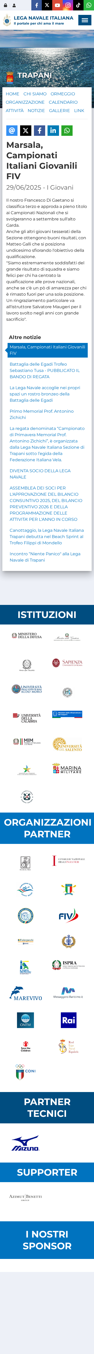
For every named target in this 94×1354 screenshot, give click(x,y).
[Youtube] (57, 5)
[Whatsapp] (89, 5)
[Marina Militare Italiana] (67, 770)
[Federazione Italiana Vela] (68, 915)
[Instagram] (68, 5)
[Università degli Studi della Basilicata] (67, 692)
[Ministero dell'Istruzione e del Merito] (26, 744)
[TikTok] (78, 5)
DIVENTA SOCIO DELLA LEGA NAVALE (40, 474)
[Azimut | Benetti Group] (25, 1201)
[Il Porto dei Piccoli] (25, 968)
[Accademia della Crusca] (25, 863)
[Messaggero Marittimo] (68, 994)
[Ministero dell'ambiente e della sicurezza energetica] (26, 770)
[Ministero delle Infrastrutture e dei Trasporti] (67, 718)
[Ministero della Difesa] (26, 640)
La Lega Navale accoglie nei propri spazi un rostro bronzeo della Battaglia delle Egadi (45, 394)
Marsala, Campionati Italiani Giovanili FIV (47, 350)
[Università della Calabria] (26, 718)
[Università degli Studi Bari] (26, 692)
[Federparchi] (25, 941)
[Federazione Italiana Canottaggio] (68, 889)
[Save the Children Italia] (25, 1046)
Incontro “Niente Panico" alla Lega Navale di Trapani (45, 557)
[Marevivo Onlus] (25, 994)
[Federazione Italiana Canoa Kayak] (25, 889)
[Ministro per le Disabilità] (26, 666)
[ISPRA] (68, 968)
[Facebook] (36, 5)
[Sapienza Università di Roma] (67, 666)
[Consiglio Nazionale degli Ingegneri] (68, 863)
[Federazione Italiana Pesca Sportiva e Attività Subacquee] (25, 915)
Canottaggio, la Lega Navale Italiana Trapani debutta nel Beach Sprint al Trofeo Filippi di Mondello (47, 536)
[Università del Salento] (67, 744)
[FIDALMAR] (68, 941)
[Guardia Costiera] (26, 796)
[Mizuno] (25, 1143)
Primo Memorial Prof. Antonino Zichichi (42, 414)
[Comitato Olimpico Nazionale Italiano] (25, 1072)
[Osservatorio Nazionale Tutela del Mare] (25, 1020)
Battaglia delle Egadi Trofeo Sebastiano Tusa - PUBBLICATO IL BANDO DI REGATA (45, 370)
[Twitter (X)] (47, 5)
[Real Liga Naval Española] (68, 1046)
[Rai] (68, 1020)
